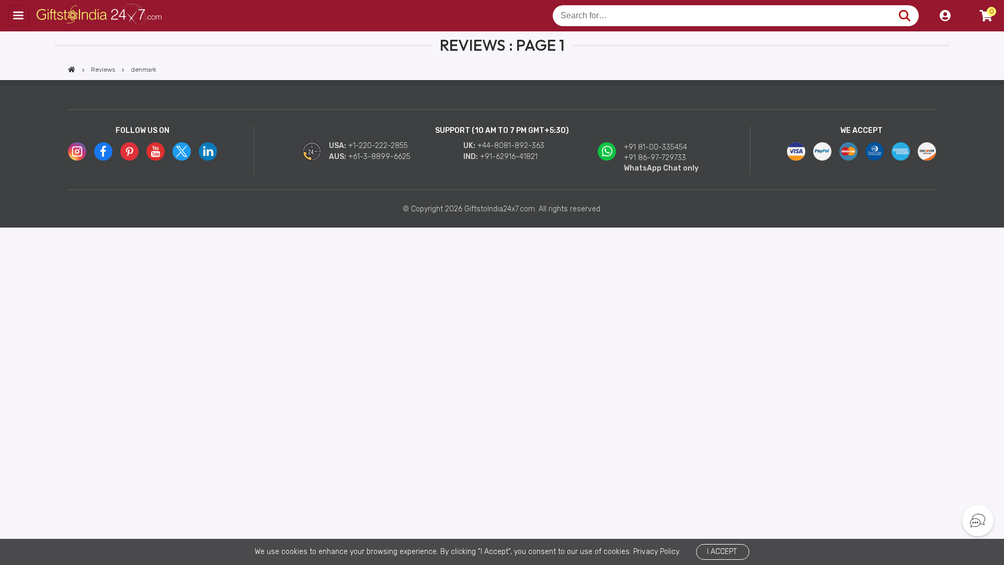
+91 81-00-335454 (655, 147)
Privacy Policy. (656, 551)
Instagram (77, 151)
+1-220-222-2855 (378, 145)
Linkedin (208, 151)
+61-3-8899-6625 (379, 156)
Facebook (103, 151)
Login (944, 15)
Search (904, 15)
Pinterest (129, 151)
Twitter (182, 151)
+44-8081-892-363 (510, 145)
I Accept (722, 551)
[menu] (18, 16)
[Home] (71, 69)
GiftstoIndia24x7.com (100, 16)
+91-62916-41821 (509, 156)
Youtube (155, 151)
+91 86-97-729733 (655, 157)
